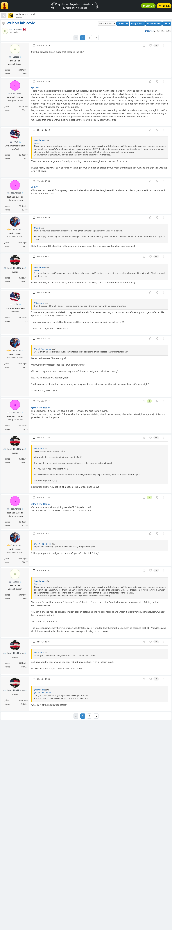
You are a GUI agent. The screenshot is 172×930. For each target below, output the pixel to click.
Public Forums (105, 23)
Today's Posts (137, 23)
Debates (149, 30)
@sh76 (34, 187)
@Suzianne (39, 303)
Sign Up (150, 5)
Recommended (154, 23)
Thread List (123, 23)
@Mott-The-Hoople (42, 349)
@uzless (35, 87)
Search (167, 23)
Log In (166, 5)
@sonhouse (39, 140)
